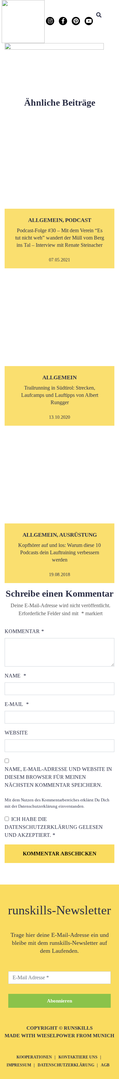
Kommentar (22, 631)
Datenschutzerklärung (42, 827)
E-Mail (14, 704)
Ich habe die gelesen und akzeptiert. (54, 827)
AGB (105, 1065)
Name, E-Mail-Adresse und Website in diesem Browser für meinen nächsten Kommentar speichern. (58, 777)
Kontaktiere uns (78, 1057)
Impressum (19, 1065)
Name (12, 675)
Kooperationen (34, 1057)
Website (16, 732)
